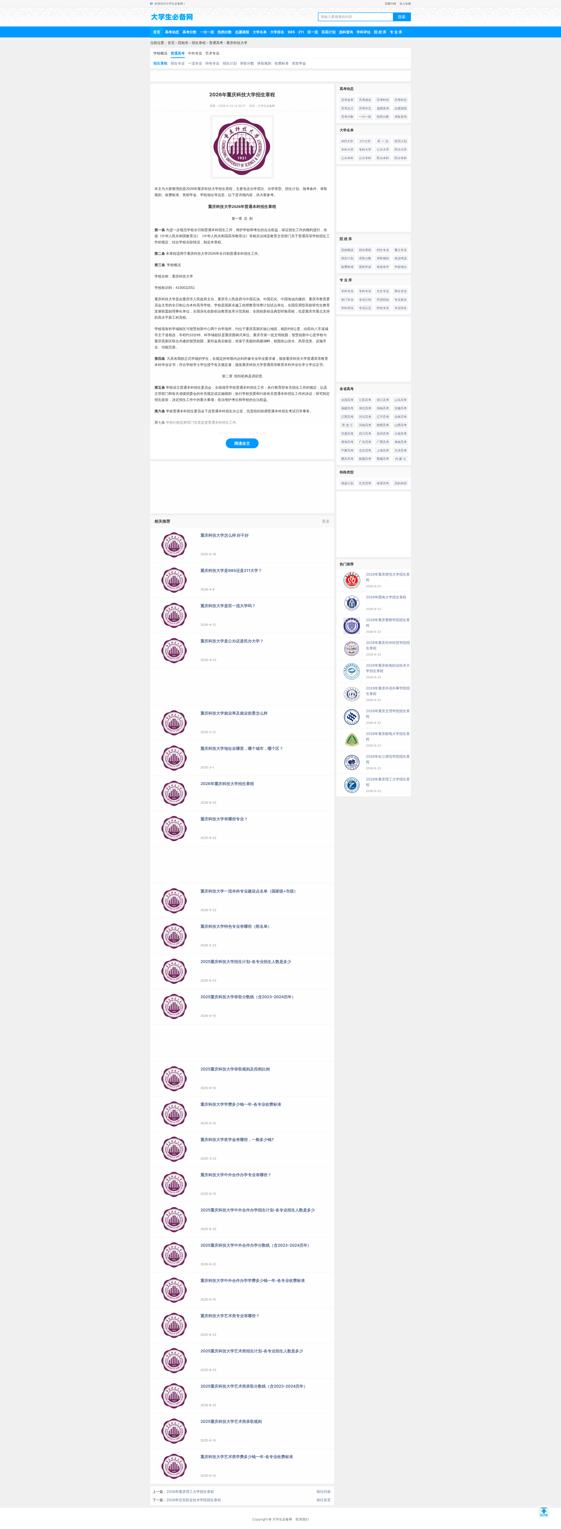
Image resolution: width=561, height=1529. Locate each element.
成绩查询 (383, 108)
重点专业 (400, 250)
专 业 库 (396, 32)
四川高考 (365, 433)
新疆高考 (365, 458)
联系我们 (302, 1519)
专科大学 (365, 149)
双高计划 (328, 32)
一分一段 (207, 32)
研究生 (317, 305)
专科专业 (365, 291)
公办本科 (347, 158)
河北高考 (365, 416)
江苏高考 (365, 400)
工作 (229, 230)
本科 (256, 206)
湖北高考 (365, 408)
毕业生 (296, 365)
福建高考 (347, 408)
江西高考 (347, 416)
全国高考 (347, 400)
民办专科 (400, 158)
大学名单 (260, 32)
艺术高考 (365, 483)
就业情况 (400, 258)
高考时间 (383, 100)
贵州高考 (383, 433)
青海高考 (347, 442)
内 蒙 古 (400, 458)
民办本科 (383, 158)
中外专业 (195, 53)
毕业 (261, 358)
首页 (156, 32)
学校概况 (160, 53)
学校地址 (400, 267)
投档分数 (225, 32)
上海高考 (383, 450)
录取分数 (247, 63)
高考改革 (347, 100)
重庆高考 (347, 458)
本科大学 (347, 149)
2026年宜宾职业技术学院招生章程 (194, 1500)
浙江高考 (383, 400)
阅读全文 (242, 443)
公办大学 (383, 149)
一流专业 (195, 63)
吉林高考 (400, 416)
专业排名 (400, 308)
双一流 (312, 32)
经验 (284, 311)
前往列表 (324, 1491)
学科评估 (364, 32)
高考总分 (347, 108)
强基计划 (347, 483)
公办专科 (365, 158)
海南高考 (400, 442)
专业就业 (400, 299)
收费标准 (282, 63)
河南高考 (365, 425)
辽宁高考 (383, 416)
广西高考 (383, 442)
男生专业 (400, 291)
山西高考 (400, 425)
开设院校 (383, 299)
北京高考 (365, 450)
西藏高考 (383, 458)
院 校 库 (380, 32)
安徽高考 (400, 408)
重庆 (200, 189)
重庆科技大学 (236, 42)
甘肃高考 (347, 433)
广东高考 (365, 442)
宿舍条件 (383, 267)
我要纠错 (390, 3)
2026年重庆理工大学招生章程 (190, 1491)
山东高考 (400, 400)
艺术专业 (212, 53)
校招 (319, 236)
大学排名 (277, 32)
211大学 (365, 141)
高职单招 (400, 483)
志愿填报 (242, 32)
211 (301, 32)
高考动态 (172, 32)
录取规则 (264, 63)
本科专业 (347, 291)
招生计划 (230, 63)
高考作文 (365, 108)
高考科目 (400, 100)
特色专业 (212, 63)
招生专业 (178, 63)
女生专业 (383, 291)
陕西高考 (383, 425)
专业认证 (365, 308)
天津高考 (400, 450)
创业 (217, 311)
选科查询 (346, 32)
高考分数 (190, 32)
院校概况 (347, 250)
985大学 (347, 141)
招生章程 (199, 42)
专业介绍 (365, 299)
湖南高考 (383, 408)
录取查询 (400, 116)
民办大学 (400, 149)
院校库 (183, 42)
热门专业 (347, 299)
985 (291, 32)
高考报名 (365, 100)
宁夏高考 (347, 450)
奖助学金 (299, 63)
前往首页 (324, 1500)
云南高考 (400, 433)
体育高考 (383, 483)
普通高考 (216, 42)
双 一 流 (382, 141)
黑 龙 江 (347, 425)
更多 (326, 521)
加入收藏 (405, 3)
